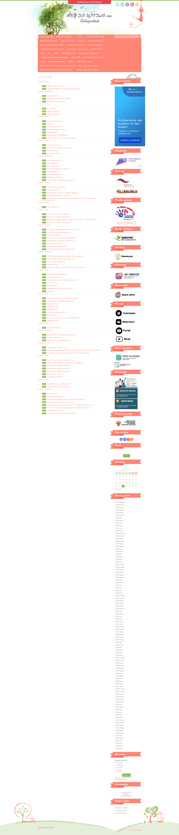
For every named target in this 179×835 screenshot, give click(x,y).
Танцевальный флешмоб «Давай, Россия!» (61, 280)
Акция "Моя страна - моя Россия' (57, 384)
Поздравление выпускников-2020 (57, 386)
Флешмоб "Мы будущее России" (57, 368)
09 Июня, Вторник (43, 323)
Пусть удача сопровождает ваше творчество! (61, 229)
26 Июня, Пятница (43, 104)
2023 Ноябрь (120, 663)
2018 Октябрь (120, 505)
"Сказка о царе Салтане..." (55, 347)
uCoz (39, 829)
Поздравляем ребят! (53, 177)
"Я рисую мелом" (52, 145)
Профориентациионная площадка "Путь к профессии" (64, 267)
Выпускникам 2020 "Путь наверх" (57, 195)
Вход (139, 830)
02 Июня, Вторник (43, 379)
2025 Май (119, 709)
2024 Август (119, 686)
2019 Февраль (120, 515)
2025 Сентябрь (120, 720)
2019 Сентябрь (120, 533)
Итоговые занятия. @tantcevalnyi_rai (58, 402)
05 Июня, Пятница (43, 343)
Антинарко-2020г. (52, 235)
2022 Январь (120, 606)
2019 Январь (120, 512)
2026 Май (119, 741)
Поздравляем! (51, 96)
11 (126, 479)
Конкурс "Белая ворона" (54, 396)
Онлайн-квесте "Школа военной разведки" (60, 238)
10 (123, 479)
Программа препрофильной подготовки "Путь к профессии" (66, 353)
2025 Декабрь (120, 728)
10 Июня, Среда (43, 293)
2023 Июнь (119, 650)
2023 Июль (119, 652)
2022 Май (119, 616)
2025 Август (119, 717)
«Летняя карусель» (52, 243)
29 (116, 489)
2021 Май (119, 585)
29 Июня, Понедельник (45, 91)
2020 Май (119, 554)
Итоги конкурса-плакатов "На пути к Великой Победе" (64, 399)
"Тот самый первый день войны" (57, 169)
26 (129, 486)
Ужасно (119, 771)
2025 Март (119, 704)
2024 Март (119, 673)
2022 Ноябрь (120, 632)
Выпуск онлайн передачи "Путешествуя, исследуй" (63, 363)
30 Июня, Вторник (43, 81)
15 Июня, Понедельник (45, 251)
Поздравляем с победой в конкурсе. (58, 288)
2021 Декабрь (120, 603)
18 (126, 483)
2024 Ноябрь (120, 694)
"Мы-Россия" (50, 283)
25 (126, 486)
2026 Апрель (120, 738)
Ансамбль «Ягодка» (53, 277)
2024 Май (119, 678)
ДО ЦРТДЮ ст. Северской (89, 18)
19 (129, 483)
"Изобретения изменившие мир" (57, 365)
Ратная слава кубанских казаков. (57, 232)
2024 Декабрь (120, 697)
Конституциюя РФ (52, 153)
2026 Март (119, 735)
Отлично (120, 762)
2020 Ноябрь (120, 569)
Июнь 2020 (126, 469)
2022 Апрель (120, 614)
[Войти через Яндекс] (128, 439)
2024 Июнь (119, 681)
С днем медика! (51, 171)
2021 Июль (119, 590)
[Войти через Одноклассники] (131, 439)
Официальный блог (122, 808)
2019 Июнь (119, 525)
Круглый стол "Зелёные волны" (57, 222)
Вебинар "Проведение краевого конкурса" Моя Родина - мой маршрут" (70, 219)
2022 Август (119, 624)
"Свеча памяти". (51, 207)
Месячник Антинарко (53, 121)
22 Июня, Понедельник (45, 156)
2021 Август (119, 593)
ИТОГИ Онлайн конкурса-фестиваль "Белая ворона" (64, 256)
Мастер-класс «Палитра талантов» (58, 148)
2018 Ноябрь (120, 507)
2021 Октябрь (120, 598)
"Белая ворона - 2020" (54, 374)
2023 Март (119, 642)
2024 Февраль (120, 671)
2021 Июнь (119, 588)
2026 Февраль (120, 733)
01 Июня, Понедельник (45, 389)
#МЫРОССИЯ (51, 309)
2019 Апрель (120, 520)
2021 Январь (120, 575)
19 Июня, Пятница (43, 182)
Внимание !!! (50, 394)
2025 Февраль (120, 702)
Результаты (118, 777)
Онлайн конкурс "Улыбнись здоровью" (59, 180)
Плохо (119, 769)
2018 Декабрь (120, 510)
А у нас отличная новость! (55, 262)
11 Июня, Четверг (43, 270)
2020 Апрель (120, 551)
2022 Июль (119, 621)
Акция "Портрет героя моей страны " (58, 259)
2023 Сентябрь (120, 658)
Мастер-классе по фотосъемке (56, 214)
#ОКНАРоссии (51, 285)
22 (116, 486)
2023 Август (119, 655)
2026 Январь (120, 730)
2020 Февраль (120, 546)
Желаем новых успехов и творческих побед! (61, 298)
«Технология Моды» (53, 127)
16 (120, 483)
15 (116, 483)
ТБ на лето (50, 108)
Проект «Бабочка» (52, 114)
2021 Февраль (120, 577)
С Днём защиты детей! (54, 410)
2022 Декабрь (120, 634)
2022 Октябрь (120, 629)
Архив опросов (127, 777)
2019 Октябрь (120, 536)
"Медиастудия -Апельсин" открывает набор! (61, 192)
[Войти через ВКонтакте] (124, 439)
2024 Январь (120, 668)
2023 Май (119, 647)
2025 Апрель (120, 707)
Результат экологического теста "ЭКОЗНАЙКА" (62, 318)
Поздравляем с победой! (54, 187)
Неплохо (120, 767)
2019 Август (119, 531)
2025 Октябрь (120, 722)
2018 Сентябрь (120, 502)
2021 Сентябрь (120, 595)
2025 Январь (120, 699)
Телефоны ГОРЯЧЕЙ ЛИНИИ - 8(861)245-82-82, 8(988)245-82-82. (126, 222)
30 (120, 489)
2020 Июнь (119, 557)
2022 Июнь (119, 619)
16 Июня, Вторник (43, 225)
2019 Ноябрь (120, 538)
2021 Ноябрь (120, 601)
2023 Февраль (120, 639)
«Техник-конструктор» (53, 86)
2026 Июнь (119, 743)
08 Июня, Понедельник (45, 330)
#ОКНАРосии (50, 315)
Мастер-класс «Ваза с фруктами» (57, 217)
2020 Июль (119, 559)
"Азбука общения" (52, 111)
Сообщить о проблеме (130, 140)
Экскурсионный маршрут (54, 101)
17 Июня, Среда (43, 209)
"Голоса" (49, 124)
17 (123, 483)
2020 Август (119, 562)
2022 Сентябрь (120, 627)
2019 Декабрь (120, 541)
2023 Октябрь (120, 660)
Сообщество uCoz (121, 810)
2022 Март (119, 611)
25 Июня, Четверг (43, 116)
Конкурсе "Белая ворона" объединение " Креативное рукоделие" (68, 405)
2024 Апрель (120, 676)
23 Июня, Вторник (43, 140)
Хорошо (119, 765)
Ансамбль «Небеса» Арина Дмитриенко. (60, 335)
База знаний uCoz (121, 813)
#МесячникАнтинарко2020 (55, 312)
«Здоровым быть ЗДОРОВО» (56, 135)
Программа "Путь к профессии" (57, 340)
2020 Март (119, 549)
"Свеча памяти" (51, 163)
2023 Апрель (120, 645)
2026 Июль (119, 746)
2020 (45, 77)
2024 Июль (119, 684)
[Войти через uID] (121, 439)
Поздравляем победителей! (55, 246)
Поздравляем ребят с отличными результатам (62, 89)
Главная (40, 77)
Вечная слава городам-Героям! (57, 371)
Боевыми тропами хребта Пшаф (57, 98)
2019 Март (119, 518)
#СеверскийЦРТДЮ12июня (55, 274)
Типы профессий (52, 327)
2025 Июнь (119, 712)
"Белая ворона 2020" (53, 377)
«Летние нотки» (51, 190)
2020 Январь (120, 544)
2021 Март (119, 580)
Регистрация (133, 830)
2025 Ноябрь (120, 725)
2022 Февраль (120, 608)
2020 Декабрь (120, 572)
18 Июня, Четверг (43, 202)
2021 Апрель (120, 582)
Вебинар (49, 291)
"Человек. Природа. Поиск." (55, 129)
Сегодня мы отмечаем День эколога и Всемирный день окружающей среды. (72, 350)
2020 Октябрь (120, 567)
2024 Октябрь (120, 691)
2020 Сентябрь (120, 564)
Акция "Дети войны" (53, 160)
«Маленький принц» (53, 174)
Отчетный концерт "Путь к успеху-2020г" (60, 413)
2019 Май (119, 523)
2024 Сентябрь (120, 689)
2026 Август (119, 748)
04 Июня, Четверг (43, 355)
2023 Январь (120, 637)
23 (120, 486)
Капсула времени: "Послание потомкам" (60, 138)
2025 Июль (119, 715)
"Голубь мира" (51, 150)
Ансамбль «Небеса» (53, 337)
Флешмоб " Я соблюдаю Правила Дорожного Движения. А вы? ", (68, 408)
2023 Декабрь (120, 665)
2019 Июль (119, 528)
